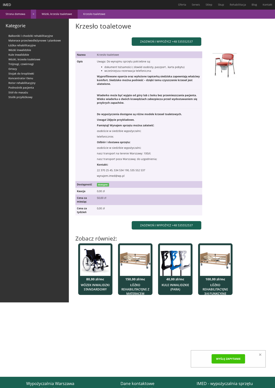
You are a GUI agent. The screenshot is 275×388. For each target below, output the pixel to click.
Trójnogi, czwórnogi (21, 64)
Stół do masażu (18, 92)
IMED (7, 4)
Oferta (182, 4)
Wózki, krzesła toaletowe (57, 14)
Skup (221, 4)
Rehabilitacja (238, 4)
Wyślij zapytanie (228, 359)
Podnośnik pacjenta (21, 87)
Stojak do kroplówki (21, 73)
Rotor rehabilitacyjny (22, 83)
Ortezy (12, 69)
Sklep (209, 4)
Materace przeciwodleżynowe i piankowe (34, 40)
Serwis (196, 4)
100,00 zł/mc (215, 279)
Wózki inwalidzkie (19, 50)
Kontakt (267, 4)
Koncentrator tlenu (20, 78)
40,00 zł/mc (175, 279)
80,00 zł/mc (95, 279)
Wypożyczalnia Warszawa (50, 383)
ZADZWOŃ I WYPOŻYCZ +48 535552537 (166, 41)
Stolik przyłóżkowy (20, 97)
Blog (254, 4)
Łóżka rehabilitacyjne (22, 45)
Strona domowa (15, 14)
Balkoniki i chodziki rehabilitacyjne (30, 36)
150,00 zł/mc (135, 279)
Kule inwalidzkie (18, 54)
